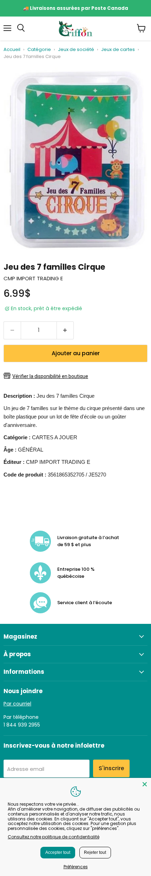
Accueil (12, 49)
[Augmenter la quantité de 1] (65, 330)
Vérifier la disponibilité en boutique (50, 376)
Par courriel (17, 703)
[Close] (144, 784)
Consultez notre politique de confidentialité (53, 837)
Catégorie (39, 49)
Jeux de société (76, 49)
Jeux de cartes (118, 49)
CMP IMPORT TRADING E (33, 278)
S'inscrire (111, 768)
